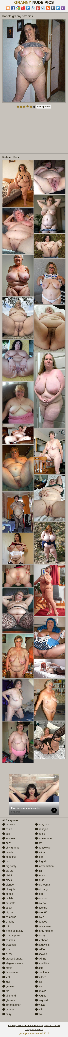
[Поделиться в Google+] (23, 8)
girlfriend (10, 995)
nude (41, 880)
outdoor (42, 898)
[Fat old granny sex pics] (34, 61)
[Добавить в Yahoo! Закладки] (63, 8)
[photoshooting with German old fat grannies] (50, 281)
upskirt (42, 991)
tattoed (42, 977)
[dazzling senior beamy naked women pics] (18, 656)
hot (40, 843)
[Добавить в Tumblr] (53, 8)
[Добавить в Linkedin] (28, 8)
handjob (43, 829)
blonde (9, 884)
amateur (10, 824)
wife (40, 1009)
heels (41, 833)
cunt (8, 949)
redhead (43, 940)
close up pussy (14, 930)
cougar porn (12, 935)
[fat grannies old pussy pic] (50, 668)
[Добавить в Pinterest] (38, 8)
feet (7, 977)
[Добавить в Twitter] (58, 8)
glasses (10, 1000)
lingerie (42, 861)
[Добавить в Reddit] (43, 8)
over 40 (42, 903)
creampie (11, 944)
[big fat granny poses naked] (50, 498)
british (9, 898)
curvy (8, 954)
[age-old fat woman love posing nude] (50, 451)
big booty (10, 866)
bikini (8, 875)
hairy (8, 1014)
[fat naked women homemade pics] (18, 700)
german (10, 986)
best (8, 861)
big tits (9, 870)
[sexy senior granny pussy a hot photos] (18, 183)
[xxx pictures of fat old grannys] (50, 638)
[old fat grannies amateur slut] (50, 740)
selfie (41, 949)
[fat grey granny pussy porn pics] (18, 468)
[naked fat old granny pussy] (18, 403)
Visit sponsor (44, 106)
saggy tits (44, 944)
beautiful (10, 856)
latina (41, 852)
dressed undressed (16, 958)
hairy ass (43, 824)
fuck (7, 981)
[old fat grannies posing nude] (18, 575)
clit (7, 926)
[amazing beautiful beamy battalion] (50, 328)
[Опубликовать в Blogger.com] (8, 8)
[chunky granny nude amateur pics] (18, 318)
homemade (45, 838)
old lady (43, 889)
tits (40, 981)
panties (42, 921)
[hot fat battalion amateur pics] (50, 542)
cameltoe (10, 917)
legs (40, 856)
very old (43, 1000)
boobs (9, 893)
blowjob (10, 889)
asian (8, 829)
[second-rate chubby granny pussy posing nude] (50, 246)
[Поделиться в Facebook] (13, 8)
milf (40, 870)
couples (10, 940)
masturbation (46, 866)
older (41, 893)
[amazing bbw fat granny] (18, 610)
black (8, 880)
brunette (10, 903)
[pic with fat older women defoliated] (50, 590)
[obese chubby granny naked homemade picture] (18, 230)
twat (40, 986)
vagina (42, 995)
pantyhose (44, 926)
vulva (41, 1004)
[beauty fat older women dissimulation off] (18, 548)
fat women (11, 972)
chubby (9, 921)
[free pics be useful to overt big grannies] (50, 700)
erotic (8, 967)
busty (8, 907)
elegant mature (14, 963)
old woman (44, 884)
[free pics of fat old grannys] (50, 390)
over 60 (42, 912)
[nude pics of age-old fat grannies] (50, 177)
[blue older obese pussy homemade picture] (18, 360)
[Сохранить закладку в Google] (18, 8)
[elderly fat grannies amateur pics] (18, 434)
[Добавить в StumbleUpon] (48, 8)
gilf (7, 991)
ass (7, 833)
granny (9, 1009)
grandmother (12, 1004)
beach (9, 852)
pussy (41, 935)
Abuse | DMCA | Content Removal (25, 1025)
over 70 (42, 917)
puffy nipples (45, 930)
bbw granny (12, 847)
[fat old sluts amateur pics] (18, 275)
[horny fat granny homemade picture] (50, 214)
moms (42, 875)
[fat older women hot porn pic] (18, 742)
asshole (10, 838)
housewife (44, 847)
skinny (42, 958)
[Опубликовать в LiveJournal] (33, 8)
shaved (42, 954)
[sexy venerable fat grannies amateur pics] (18, 512)
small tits (43, 963)
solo (40, 967)
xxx (40, 1014)
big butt (9, 912)
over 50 (42, 907)
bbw (8, 843)
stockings (44, 972)
